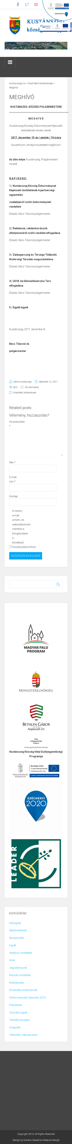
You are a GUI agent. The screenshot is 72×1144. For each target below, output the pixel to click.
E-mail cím (12, 479)
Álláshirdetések (18, 930)
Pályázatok (15, 1004)
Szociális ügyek (18, 1012)
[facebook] (18, 4)
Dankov (27, 1140)
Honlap (13, 496)
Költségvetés (16, 982)
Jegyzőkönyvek (18, 967)
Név (12, 462)
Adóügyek (15, 923)
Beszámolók (16, 937)
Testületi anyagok (19, 1019)
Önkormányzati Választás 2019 (27, 997)
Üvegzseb (14, 1027)
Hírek (12, 960)
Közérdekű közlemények (24, 392)
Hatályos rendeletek (20, 952)
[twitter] (27, 4)
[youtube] (36, 4)
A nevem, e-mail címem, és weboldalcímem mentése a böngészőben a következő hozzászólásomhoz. (18, 528)
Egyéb (12, 945)
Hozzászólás (15, 424)
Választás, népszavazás (23, 1034)
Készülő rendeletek (20, 975)
